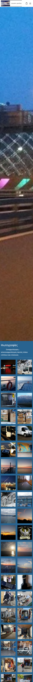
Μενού (30, 3)
